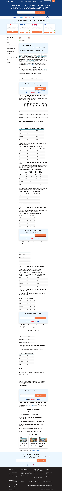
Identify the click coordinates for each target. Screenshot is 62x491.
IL (22, 481)
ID (21, 481)
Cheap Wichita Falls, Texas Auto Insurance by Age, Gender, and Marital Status (11, 42)
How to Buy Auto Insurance (25, 475)
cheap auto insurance (29, 55)
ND (44, 481)
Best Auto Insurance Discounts (25, 472)
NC (43, 481)
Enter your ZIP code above (31, 64)
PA (48, 481)
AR (12, 481)
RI (49, 481)
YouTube (12, 486)
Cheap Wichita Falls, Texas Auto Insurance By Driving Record (11, 44)
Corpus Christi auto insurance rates (29, 60)
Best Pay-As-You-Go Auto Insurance (39, 474)
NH (39, 481)
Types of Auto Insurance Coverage (26, 470)
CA (13, 481)
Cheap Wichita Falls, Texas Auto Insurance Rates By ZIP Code (11, 48)
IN (23, 481)
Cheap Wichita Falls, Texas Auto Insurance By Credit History (11, 46)
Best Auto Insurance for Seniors (38, 472)
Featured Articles (24, 469)
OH (45, 481)
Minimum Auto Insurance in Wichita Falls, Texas (12, 39)
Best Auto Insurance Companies (14, 472)
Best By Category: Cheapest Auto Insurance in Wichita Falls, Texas (11, 55)
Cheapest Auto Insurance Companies (14, 473)
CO (14, 481)
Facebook (9, 486)
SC (50, 481)
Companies (29, 1)
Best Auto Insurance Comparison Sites (14, 470)
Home (21, 450)
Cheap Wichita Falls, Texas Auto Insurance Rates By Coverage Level (11, 53)
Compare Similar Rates (12, 31)
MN (32, 481)
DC (16, 481)
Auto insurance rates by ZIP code (24, 244)
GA (19, 481)
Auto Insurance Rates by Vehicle (14, 476)
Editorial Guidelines (49, 472)
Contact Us (47, 476)
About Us (47, 470)
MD (29, 481)
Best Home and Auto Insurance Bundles (38, 471)
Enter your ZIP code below (31, 405)
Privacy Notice (48, 473)
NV (38, 481)
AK (10, 481)
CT (15, 481)
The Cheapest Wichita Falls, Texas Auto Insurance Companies (12, 57)
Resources (34, 1)
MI (31, 481)
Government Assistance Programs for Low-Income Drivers (39, 475)
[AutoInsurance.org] (10, 1)
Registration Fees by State (38, 477)
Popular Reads (36, 469)
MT (35, 481)
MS (33, 481)
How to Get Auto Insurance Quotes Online (26, 474)
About (41, 1)
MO (34, 481)
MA (30, 481)
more (15, 28)
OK (46, 481)
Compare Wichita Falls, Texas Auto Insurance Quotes (11, 62)
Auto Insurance (23, 1)
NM (41, 481)
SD (51, 481)
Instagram (14, 486)
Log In (53, 1)
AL (9, 481)
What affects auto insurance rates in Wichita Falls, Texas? (11, 60)
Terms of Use (43, 90)
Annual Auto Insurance (22, 101)
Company (48, 469)
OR (47, 481)
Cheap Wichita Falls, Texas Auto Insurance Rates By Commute (11, 51)
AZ (11, 481)
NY (42, 481)
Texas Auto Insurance (35, 450)
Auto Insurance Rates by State (26, 450)
